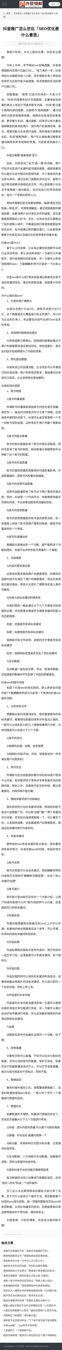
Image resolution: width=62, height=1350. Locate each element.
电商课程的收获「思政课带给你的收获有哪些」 (27, 1285)
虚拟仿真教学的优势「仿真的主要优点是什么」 (27, 1300)
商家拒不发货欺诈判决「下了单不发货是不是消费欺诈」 (32, 1320)
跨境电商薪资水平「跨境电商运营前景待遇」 (26, 1255)
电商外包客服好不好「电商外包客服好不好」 (26, 1251)
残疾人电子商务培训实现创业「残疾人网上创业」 (28, 1280)
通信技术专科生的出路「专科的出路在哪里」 (26, 1265)
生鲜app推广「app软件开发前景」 (21, 1325)
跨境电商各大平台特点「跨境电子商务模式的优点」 (30, 1270)
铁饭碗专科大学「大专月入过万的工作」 (24, 1260)
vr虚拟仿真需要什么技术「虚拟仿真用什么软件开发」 (31, 1310)
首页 (8, 13)
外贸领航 (20, 1346)
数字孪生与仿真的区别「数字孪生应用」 (24, 1295)
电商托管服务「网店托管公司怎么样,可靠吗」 (26, 1275)
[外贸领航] (31, 4)
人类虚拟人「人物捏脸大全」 (18, 1330)
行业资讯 (18, 13)
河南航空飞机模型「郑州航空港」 (20, 1315)
